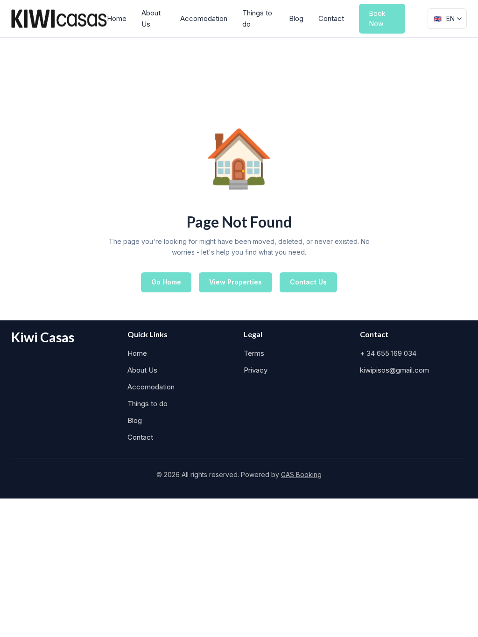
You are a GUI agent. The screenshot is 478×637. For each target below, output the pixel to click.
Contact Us (308, 282)
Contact (331, 18)
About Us (151, 18)
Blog (296, 18)
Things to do (257, 18)
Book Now (377, 18)
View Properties (235, 282)
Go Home (166, 282)
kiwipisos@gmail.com (394, 370)
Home (117, 18)
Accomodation (203, 18)
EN (444, 18)
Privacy (255, 370)
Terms (254, 353)
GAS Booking (301, 474)
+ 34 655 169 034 (388, 353)
